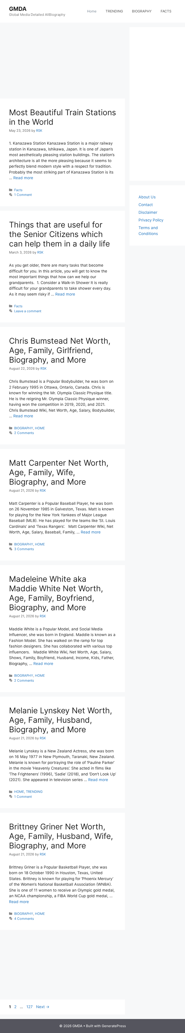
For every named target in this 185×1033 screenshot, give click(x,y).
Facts (18, 190)
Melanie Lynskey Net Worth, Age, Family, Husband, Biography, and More (60, 720)
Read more (23, 178)
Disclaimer (148, 212)
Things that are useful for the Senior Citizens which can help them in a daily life (59, 234)
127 (30, 1007)
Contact (146, 204)
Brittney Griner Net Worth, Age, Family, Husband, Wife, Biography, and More (61, 836)
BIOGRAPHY (142, 11)
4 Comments (24, 918)
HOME (40, 428)
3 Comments (24, 549)
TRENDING (114, 11)
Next (42, 1007)
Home (92, 11)
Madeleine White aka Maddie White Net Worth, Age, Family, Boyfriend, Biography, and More (56, 593)
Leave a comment (27, 311)
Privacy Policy (151, 220)
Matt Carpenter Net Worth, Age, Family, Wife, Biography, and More (59, 472)
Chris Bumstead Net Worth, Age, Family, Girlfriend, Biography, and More (60, 350)
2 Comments (24, 433)
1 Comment (23, 195)
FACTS (166, 11)
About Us (147, 197)
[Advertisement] (84, 61)
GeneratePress (114, 1026)
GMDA (18, 8)
